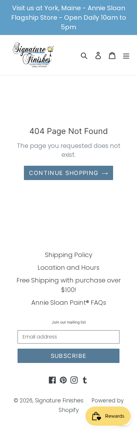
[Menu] (126, 55)
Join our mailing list (69, 322)
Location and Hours (68, 267)
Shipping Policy (68, 254)
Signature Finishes (59, 400)
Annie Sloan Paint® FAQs (68, 302)
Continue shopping (63, 173)
